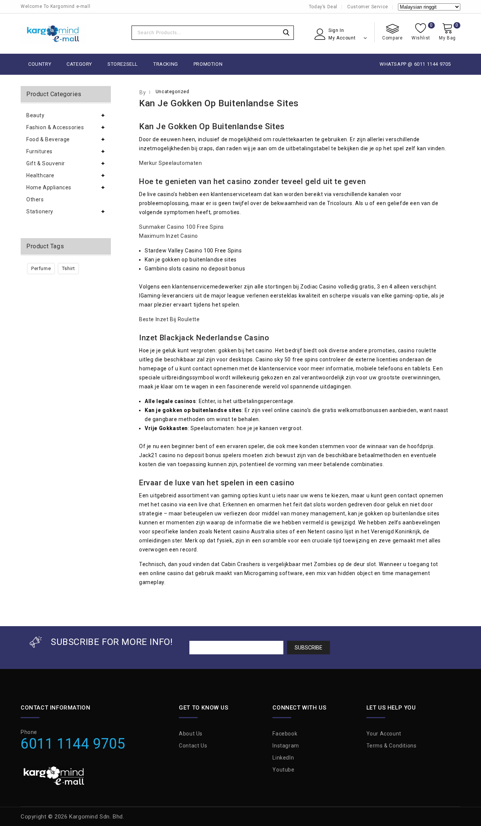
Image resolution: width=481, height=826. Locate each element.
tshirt (68, 268)
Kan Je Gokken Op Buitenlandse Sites (219, 103)
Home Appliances (48, 187)
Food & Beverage (48, 139)
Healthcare (40, 175)
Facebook (284, 734)
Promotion (208, 64)
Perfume (41, 268)
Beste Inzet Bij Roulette (169, 319)
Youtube (283, 770)
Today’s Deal (323, 6)
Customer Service (367, 6)
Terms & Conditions (391, 746)
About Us (191, 734)
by (142, 92)
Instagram (285, 746)
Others (35, 199)
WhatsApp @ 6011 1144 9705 (415, 64)
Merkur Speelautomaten (170, 163)
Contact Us (193, 746)
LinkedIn (283, 758)
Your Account (383, 734)
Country (39, 64)
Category (79, 64)
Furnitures (39, 151)
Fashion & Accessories (55, 127)
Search (285, 32)
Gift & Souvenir (45, 163)
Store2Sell (122, 64)
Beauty (35, 115)
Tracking (165, 64)
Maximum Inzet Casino (168, 236)
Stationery (39, 211)
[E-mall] (53, 34)
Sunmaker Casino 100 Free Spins (181, 227)
